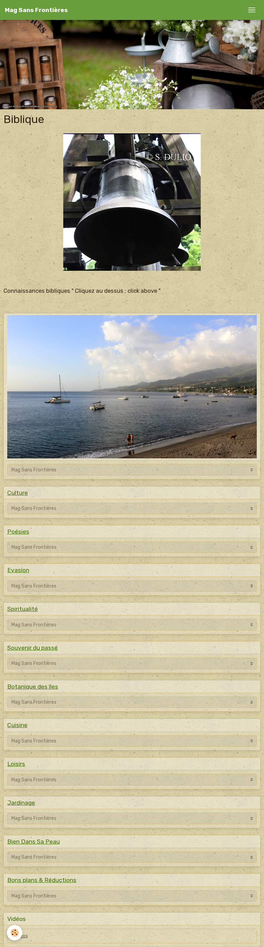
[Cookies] (14, 932)
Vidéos (21, 936)
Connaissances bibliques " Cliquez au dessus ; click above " (82, 290)
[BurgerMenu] (251, 10)
